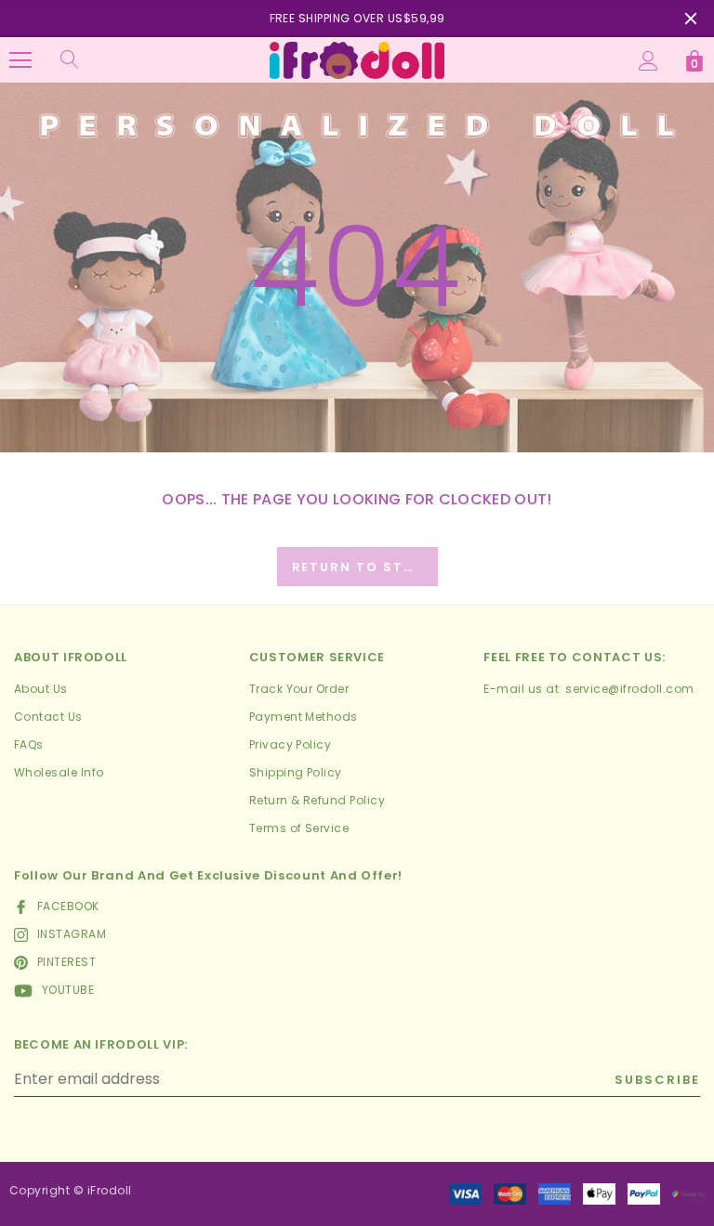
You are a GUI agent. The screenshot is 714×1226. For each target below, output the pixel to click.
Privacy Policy (290, 744)
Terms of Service (299, 828)
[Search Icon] (69, 60)
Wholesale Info (59, 772)
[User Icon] (648, 61)
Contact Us (48, 716)
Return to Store (363, 567)
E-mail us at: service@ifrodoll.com (588, 689)
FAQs (29, 744)
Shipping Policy (295, 772)
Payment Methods (303, 716)
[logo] (357, 59)
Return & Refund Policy (317, 800)
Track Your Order (299, 689)
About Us (41, 689)
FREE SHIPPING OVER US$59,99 (357, 18)
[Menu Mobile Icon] (20, 60)
